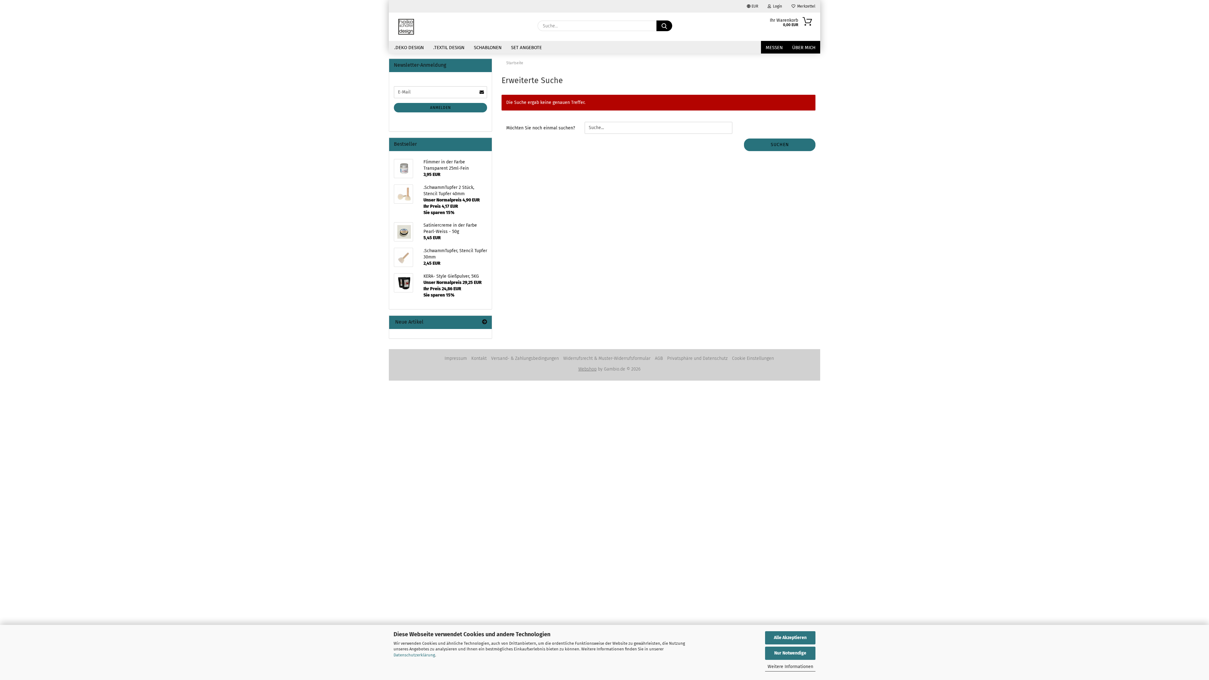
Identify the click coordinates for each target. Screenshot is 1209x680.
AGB (659, 358)
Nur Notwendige (790, 653)
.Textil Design (448, 47)
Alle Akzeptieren (790, 637)
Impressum (456, 358)
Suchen (780, 144)
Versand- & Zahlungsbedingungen (525, 358)
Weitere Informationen (790, 666)
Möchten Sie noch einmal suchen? (540, 128)
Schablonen (488, 47)
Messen (774, 47)
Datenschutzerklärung (414, 655)
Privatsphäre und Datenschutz (697, 358)
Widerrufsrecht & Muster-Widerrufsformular (606, 358)
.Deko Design (409, 47)
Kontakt (479, 358)
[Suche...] (664, 25)
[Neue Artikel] (484, 322)
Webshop (587, 369)
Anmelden (440, 107)
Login (776, 6)
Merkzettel (805, 6)
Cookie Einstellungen (753, 358)
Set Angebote (526, 47)
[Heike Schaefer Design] (406, 27)
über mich (803, 47)
